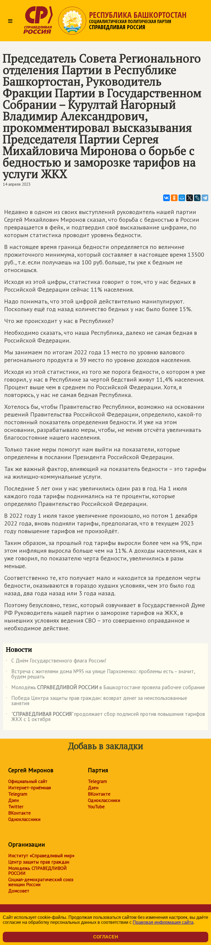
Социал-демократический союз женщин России (40, 882)
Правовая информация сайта (163, 922)
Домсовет (18, 890)
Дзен (13, 800)
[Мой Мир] (182, 198)
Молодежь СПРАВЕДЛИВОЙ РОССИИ (37, 871)
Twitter (15, 806)
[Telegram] (205, 198)
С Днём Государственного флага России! (56, 661)
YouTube (96, 806)
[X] (189, 198)
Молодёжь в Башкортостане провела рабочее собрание (105, 688)
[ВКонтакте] (166, 198)
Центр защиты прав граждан (38, 861)
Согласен (105, 937)
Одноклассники (24, 819)
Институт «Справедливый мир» (41, 855)
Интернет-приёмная (29, 787)
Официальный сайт (28, 781)
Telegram (17, 793)
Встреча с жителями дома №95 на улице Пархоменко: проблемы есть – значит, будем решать (100, 674)
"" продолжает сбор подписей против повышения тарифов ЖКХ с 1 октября (105, 716)
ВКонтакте (19, 812)
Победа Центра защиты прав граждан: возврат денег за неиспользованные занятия (96, 700)
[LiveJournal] (197, 198)
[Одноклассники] (174, 198)
